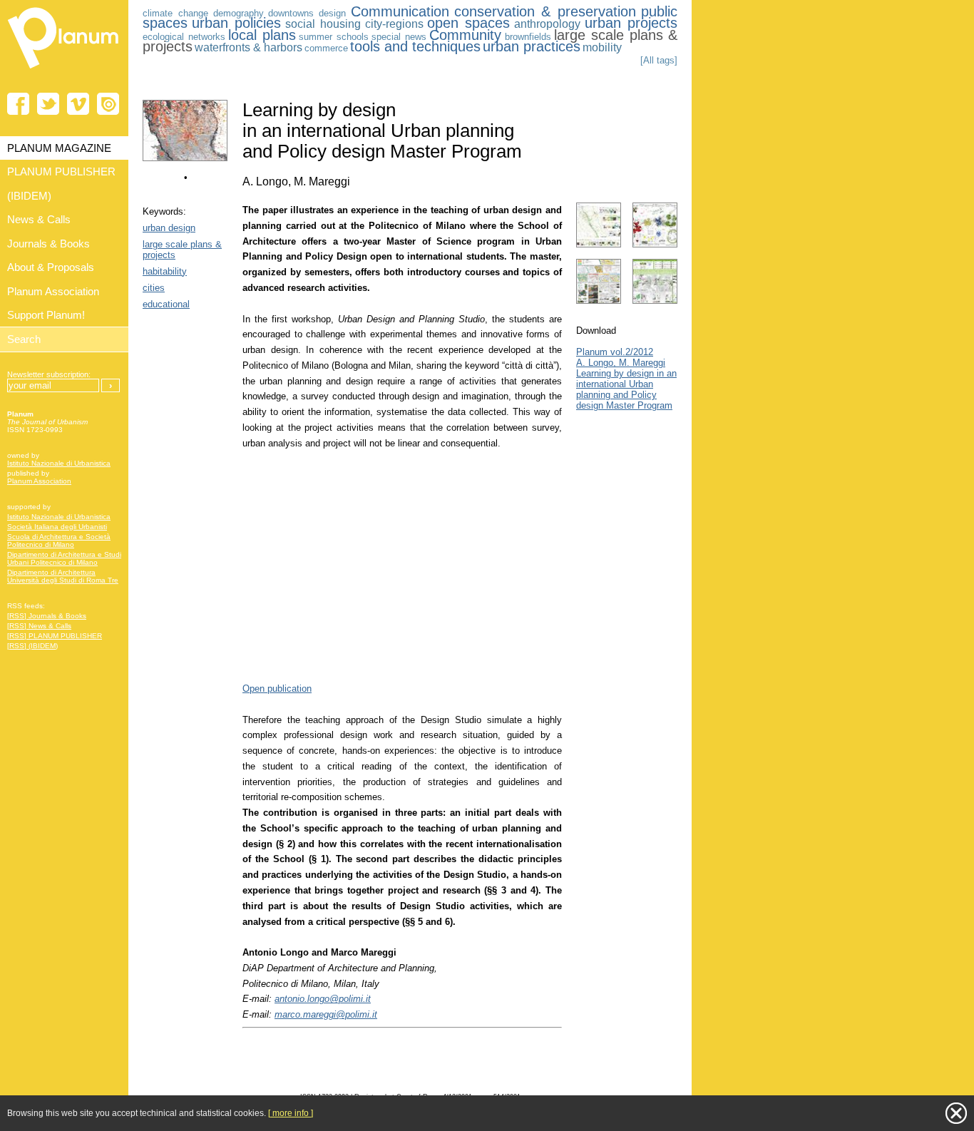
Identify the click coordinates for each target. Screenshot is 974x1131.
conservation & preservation (545, 11)
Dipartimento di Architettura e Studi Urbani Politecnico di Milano (64, 558)
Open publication (277, 688)
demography (238, 13)
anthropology (547, 24)
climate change (175, 13)
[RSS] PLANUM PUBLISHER (54, 636)
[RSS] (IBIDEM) (32, 646)
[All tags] (658, 60)
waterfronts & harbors (248, 47)
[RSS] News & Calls (39, 626)
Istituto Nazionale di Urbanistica (59, 463)
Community (465, 35)
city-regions (394, 24)
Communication (400, 11)
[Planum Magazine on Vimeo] (78, 104)
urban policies (236, 23)
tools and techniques (415, 46)
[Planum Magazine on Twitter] (48, 104)
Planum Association (39, 481)
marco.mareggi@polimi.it (326, 1014)
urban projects (631, 23)
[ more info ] (290, 1113)
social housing (323, 24)
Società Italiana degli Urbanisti (57, 527)
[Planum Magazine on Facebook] (18, 104)
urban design (169, 227)
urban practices (531, 46)
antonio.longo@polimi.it (323, 998)
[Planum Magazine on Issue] (108, 104)
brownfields (528, 36)
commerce (326, 48)
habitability (165, 271)
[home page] (64, 71)
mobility (602, 47)
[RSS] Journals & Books (46, 616)
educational (166, 304)
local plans (262, 35)
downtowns (291, 13)
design (332, 13)
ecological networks (184, 36)
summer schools (334, 36)
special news (398, 36)
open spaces (468, 23)
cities (154, 287)
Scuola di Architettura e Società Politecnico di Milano (59, 540)
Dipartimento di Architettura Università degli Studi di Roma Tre (62, 576)
